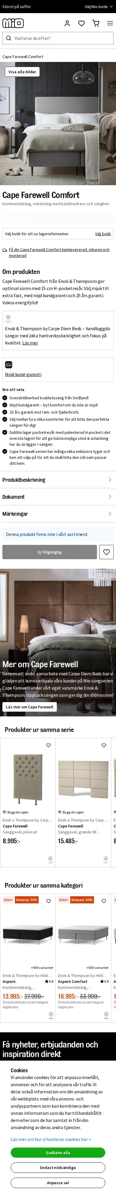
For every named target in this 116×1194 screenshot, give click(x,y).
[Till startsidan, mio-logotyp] (13, 23)
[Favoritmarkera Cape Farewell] (48, 745)
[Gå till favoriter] (81, 23)
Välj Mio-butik (96, 6)
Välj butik (103, 233)
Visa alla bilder (22, 71)
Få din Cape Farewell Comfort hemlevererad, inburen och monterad (59, 252)
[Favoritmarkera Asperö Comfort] (104, 901)
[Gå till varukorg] (96, 23)
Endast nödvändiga (58, 1167)
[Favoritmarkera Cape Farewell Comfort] (106, 552)
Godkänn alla (58, 1152)
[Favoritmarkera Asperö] (48, 901)
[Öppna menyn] (110, 23)
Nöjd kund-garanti (23, 374)
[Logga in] (67, 23)
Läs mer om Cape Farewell (29, 707)
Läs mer (30, 343)
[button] (49, 123)
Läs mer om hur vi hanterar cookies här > (51, 1139)
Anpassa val (58, 1182)
